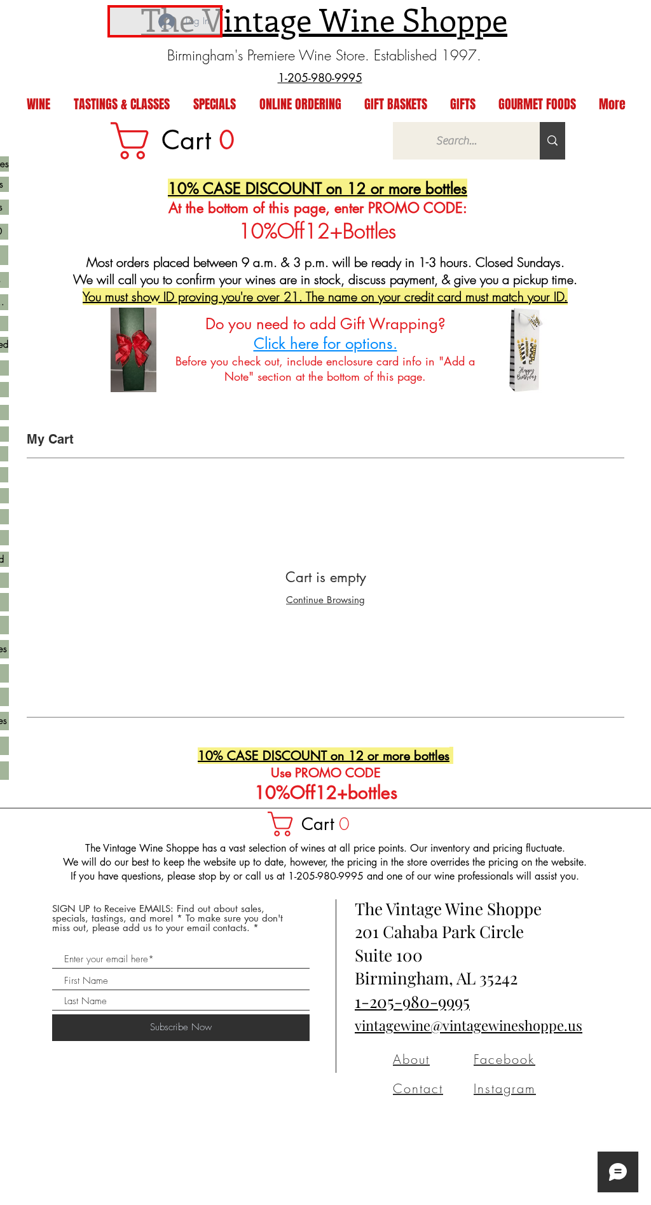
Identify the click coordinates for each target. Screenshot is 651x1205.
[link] (181, 141)
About (411, 1059)
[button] (315, 824)
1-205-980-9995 (412, 1001)
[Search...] (552, 141)
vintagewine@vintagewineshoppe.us (468, 1025)
